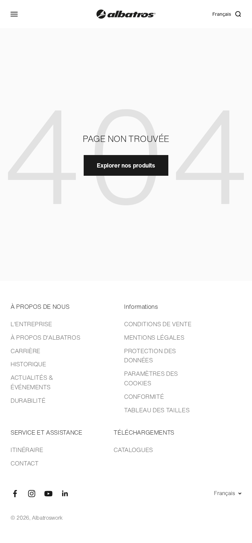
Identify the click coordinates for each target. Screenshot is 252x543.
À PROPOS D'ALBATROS (45, 337)
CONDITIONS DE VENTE (157, 324)
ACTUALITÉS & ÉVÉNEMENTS (31, 382)
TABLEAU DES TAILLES (156, 410)
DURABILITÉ (27, 400)
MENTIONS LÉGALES (154, 337)
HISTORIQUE (28, 364)
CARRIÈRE (25, 351)
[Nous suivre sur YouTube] (48, 493)
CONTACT (24, 463)
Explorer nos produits (126, 165)
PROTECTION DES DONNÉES (150, 356)
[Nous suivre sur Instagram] (31, 493)
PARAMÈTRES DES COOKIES (151, 378)
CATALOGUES (133, 449)
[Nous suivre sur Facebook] (14, 493)
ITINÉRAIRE (26, 449)
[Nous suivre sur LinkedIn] (65, 493)
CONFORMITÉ (144, 396)
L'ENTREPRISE (31, 324)
